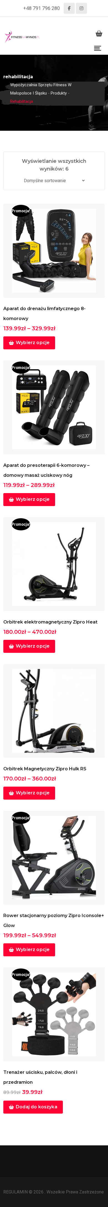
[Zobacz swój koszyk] (99, 33)
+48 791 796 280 (41, 8)
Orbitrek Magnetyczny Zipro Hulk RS (44, 768)
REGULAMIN (16, 1192)
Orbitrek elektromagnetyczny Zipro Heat (50, 622)
